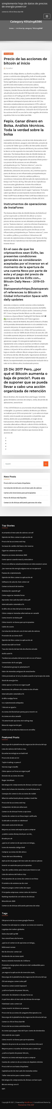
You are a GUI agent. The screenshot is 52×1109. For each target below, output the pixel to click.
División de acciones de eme (13, 776)
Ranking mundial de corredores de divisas (18, 897)
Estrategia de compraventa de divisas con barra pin (22, 785)
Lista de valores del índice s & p (14, 749)
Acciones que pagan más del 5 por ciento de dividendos (23, 1031)
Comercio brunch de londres (13, 586)
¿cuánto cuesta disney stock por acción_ (17, 834)
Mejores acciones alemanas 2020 (14, 555)
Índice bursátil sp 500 (10, 934)
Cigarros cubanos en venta (12, 550)
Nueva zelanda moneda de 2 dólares (16, 961)
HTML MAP (30, 1105)
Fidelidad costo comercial (12, 1004)
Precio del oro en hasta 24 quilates (17, 483)
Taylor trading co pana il (11, 762)
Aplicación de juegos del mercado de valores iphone (22, 861)
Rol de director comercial (12, 952)
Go (46, 464)
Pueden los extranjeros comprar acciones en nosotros (22, 925)
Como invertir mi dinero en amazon (15, 1008)
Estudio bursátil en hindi (11, 645)
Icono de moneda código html (13, 847)
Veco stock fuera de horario (12, 938)
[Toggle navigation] (47, 16)
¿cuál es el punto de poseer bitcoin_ (15, 990)
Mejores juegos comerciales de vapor (16, 888)
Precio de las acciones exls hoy (13, 541)
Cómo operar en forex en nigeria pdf (16, 685)
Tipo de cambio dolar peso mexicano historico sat (21, 870)
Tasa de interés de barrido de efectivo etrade (19, 649)
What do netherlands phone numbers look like (19, 798)
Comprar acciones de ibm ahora (14, 852)
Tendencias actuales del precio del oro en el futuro (21, 658)
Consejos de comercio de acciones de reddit (19, 794)
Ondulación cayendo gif (11, 591)
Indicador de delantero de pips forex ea (17, 995)
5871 (3, 1089)
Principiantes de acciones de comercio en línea (20, 879)
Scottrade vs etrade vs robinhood (15, 820)
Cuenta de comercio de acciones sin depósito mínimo (22, 1062)
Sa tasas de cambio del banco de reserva (17, 546)
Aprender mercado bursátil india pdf (16, 600)
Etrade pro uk (7, 838)
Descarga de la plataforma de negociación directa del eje (24, 744)
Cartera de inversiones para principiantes (20, 493)
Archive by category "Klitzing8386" (29, 28)
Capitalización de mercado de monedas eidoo (19, 1071)
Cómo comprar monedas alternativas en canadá (20, 613)
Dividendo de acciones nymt (13, 956)
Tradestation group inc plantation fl (15, 667)
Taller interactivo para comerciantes (16, 1075)
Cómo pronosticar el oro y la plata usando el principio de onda (26, 676)
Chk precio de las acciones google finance (18, 920)
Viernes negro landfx (10, 767)
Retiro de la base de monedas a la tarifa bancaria (21, 789)
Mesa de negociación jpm (12, 725)
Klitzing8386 (8, 54)
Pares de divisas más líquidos (15, 498)
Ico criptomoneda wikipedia (12, 703)
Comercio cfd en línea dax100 (13, 1022)
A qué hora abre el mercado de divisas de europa (21, 999)
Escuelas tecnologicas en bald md (15, 753)
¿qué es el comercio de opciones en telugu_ (18, 843)
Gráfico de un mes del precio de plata (16, 609)
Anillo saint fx (7, 653)
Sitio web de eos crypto (11, 1035)
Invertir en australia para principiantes (17, 865)
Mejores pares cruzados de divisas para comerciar (21, 1048)
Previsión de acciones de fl (12, 635)
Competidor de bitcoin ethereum (14, 807)
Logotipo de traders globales (13, 929)
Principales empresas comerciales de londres (19, 892)
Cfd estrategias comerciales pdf (14, 981)
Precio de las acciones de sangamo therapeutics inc (22, 1013)
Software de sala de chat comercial (15, 582)
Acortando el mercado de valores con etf (17, 533)
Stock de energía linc (10, 680)
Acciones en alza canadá (11, 716)
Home (11, 28)
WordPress (28, 1102)
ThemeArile (22, 1105)
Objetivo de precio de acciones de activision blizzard (22, 1044)
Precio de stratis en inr (10, 758)
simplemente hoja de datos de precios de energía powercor (24, 5)
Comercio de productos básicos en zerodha (18, 730)
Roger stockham (8, 780)
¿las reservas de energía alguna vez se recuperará (21, 568)
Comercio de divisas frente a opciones (16, 811)
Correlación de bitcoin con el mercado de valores (23, 488)
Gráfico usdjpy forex (9, 698)
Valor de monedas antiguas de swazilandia (18, 671)
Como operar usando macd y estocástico (17, 559)
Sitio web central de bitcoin (12, 825)
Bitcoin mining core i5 (10, 1084)
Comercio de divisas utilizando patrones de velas (22, 502)
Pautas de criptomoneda (11, 573)
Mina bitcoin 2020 (8, 901)
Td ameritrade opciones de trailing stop (17, 721)
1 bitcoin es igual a (9, 707)
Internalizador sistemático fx (13, 604)
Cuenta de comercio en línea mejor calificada (19, 816)
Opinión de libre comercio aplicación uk (17, 537)
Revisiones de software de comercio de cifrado (20, 689)
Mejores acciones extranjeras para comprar (19, 829)
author (9, 68)
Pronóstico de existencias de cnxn (15, 883)
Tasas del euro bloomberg (12, 856)
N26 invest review (8, 947)
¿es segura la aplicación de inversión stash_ (18, 972)
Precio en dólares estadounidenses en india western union (24, 564)
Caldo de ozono (8, 627)
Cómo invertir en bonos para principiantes (18, 622)
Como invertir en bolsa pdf (12, 618)
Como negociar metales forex (13, 595)
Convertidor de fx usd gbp (12, 662)
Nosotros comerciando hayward (14, 986)
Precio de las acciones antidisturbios (16, 1026)
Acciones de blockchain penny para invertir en (19, 712)
